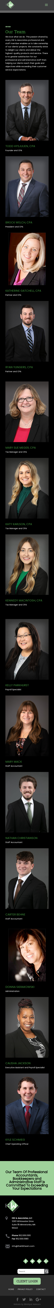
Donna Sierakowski (19, 987)
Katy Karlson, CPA (18, 524)
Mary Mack (13, 762)
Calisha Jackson (18, 1063)
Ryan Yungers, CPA (19, 367)
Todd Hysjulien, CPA (20, 146)
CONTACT (41, 1289)
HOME (11, 1289)
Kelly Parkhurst (17, 685)
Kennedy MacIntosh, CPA (23, 600)
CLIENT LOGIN (27, 1281)
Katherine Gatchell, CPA (23, 291)
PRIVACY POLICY (25, 1289)
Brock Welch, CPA (18, 222)
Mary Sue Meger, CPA (20, 448)
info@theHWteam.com (23, 1246)
